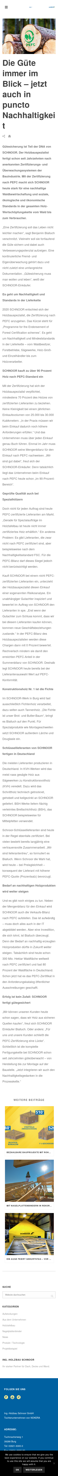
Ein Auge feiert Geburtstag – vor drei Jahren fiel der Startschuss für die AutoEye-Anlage (30, 1259)
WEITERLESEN (34, 1469)
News (5, 1336)
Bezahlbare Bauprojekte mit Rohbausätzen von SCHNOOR (30, 1152)
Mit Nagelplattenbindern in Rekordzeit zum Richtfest (30, 1205)
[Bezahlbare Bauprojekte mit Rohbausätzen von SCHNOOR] (29, 1127)
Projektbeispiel (9, 1348)
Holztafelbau (8, 1325)
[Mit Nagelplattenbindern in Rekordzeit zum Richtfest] (29, 1181)
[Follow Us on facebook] (6, 1397)
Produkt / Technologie (13, 1342)
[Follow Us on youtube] (12, 1397)
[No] (54, 1463)
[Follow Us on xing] (19, 1397)
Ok (17, 1469)
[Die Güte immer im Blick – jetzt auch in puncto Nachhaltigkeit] (29, 36)
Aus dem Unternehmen (14, 1319)
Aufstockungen (10, 1313)
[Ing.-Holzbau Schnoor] (42, 7)
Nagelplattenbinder (12, 1331)
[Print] (11, 136)
